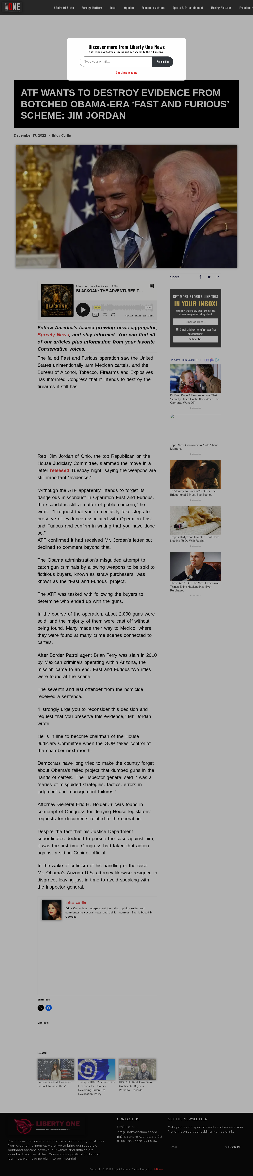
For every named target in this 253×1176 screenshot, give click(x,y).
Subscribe (163, 61)
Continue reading (126, 72)
